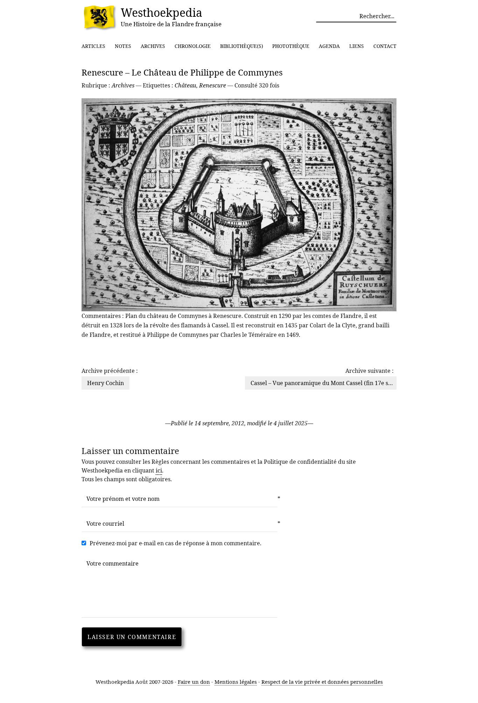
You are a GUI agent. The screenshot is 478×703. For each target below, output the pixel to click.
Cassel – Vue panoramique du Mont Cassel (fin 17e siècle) (327, 383)
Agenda (329, 46)
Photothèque (290, 46)
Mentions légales (236, 681)
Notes (123, 46)
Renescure (212, 85)
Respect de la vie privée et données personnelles (322, 681)
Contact (384, 46)
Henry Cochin (105, 383)
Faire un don (194, 681)
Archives (153, 46)
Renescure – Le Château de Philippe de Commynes (182, 72)
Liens (356, 46)
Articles (93, 46)
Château (185, 85)
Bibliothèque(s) (241, 46)
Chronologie (193, 46)
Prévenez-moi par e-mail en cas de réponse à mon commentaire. (175, 543)
